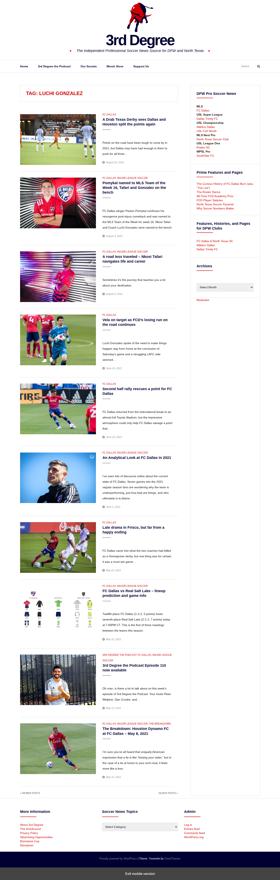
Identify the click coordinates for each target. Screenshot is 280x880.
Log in (188, 824)
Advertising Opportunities (36, 837)
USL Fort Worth (207, 131)
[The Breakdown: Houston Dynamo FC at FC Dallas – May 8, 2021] (58, 748)
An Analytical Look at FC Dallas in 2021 (136, 458)
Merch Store (115, 66)
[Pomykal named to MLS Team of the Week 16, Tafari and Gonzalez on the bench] (58, 202)
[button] (106, 133)
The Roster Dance (209, 192)
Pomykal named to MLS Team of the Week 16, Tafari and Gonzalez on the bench (134, 188)
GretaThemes (172, 858)
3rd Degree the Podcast (54, 66)
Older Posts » (168, 793)
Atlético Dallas (206, 127)
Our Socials (89, 66)
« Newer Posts (30, 793)
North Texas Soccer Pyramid (215, 204)
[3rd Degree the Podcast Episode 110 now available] (58, 679)
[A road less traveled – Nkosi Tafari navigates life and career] (58, 276)
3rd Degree (140, 40)
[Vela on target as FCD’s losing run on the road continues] (58, 339)
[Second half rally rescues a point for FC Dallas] (58, 408)
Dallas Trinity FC (207, 118)
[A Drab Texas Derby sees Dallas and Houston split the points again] (58, 139)
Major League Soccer (132, 178)
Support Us (141, 66)
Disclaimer (27, 845)
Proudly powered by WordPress (118, 858)
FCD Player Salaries (210, 200)
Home (24, 66)
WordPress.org (194, 837)
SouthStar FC (205, 155)
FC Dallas (109, 114)
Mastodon (203, 300)
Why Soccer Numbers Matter (215, 208)
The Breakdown (160, 723)
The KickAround (30, 829)
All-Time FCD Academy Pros (215, 196)
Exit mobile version (140, 874)
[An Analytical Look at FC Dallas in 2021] (58, 477)
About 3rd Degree (31, 824)
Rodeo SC (203, 147)
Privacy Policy (29, 833)
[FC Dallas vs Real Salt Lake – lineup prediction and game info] (58, 610)
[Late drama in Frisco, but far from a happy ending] (58, 547)
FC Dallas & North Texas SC (215, 241)
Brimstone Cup (29, 841)
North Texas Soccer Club (213, 139)
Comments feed (194, 833)
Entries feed (192, 829)
